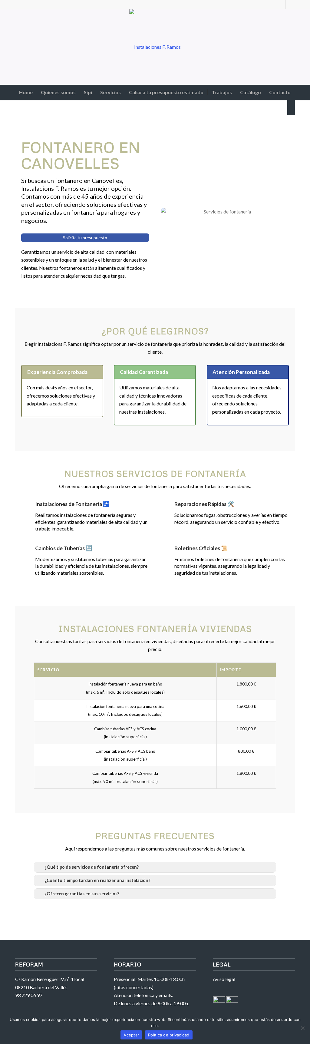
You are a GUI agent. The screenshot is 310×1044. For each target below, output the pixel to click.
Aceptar (131, 1034)
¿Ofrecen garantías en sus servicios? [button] (82, 893)
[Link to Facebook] (290, 4)
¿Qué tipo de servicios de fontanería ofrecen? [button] (92, 867)
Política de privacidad (169, 1034)
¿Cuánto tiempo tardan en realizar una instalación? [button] (97, 880)
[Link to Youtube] (281, 4)
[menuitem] (26, 92)
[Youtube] (232, 1000)
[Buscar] (291, 107)
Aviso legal (224, 979)
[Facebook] (219, 1000)
